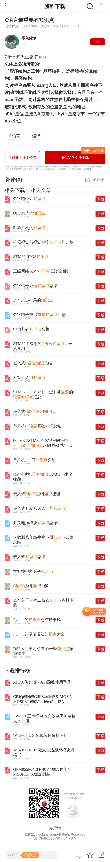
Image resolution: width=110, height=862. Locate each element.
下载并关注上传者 (22, 157)
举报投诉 (87, 169)
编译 (36, 136)
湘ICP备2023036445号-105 (55, 838)
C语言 (14, 136)
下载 (100, 199)
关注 (97, 42)
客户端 (55, 827)
